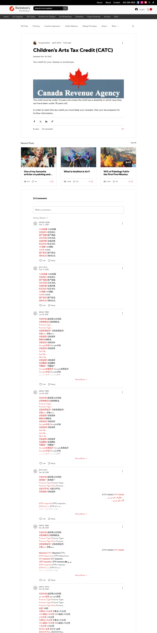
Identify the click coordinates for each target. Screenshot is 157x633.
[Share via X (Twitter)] (40, 121)
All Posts (24, 26)
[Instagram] (142, 2)
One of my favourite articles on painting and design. (37, 173)
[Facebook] (138, 2)
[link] (150, 9)
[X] (149, 2)
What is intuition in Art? (77, 171)
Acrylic (104, 26)
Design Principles (90, 26)
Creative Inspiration (52, 26)
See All (133, 143)
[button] (133, 26)
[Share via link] (52, 121)
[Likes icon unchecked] (40, 260)
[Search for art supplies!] (65, 8)
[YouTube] (145, 2)
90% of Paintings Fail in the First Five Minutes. (116, 173)
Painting (36, 26)
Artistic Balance (71, 26)
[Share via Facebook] (34, 121)
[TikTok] (153, 2)
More (114, 26)
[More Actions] (122, 223)
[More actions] (122, 42)
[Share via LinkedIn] (46, 121)
